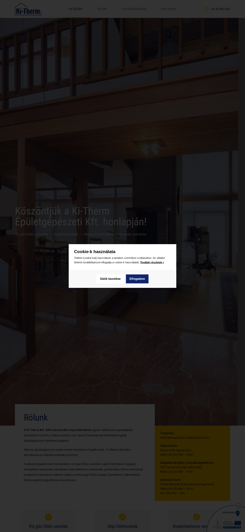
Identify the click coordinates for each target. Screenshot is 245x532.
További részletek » (152, 262)
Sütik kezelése (110, 279)
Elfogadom (137, 279)
